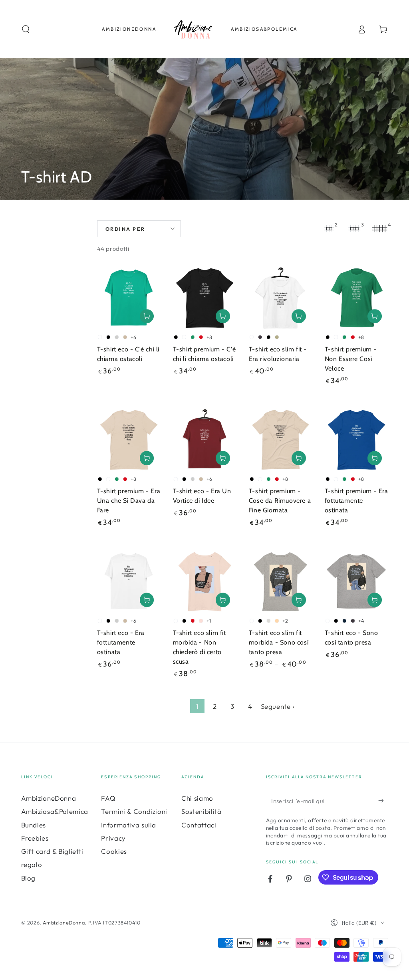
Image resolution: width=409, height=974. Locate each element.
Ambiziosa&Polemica (54, 811)
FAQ (108, 798)
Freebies (35, 838)
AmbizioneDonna (48, 798)
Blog (28, 878)
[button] (26, 29)
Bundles (33, 825)
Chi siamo (197, 798)
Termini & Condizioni (134, 811)
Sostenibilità (201, 811)
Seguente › (278, 706)
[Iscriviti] (383, 800)
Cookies (114, 851)
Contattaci (198, 825)
